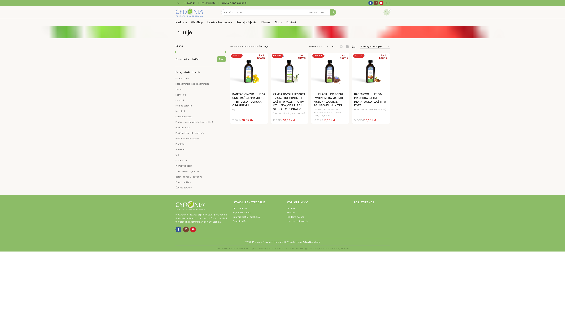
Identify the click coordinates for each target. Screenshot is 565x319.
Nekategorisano (183, 116)
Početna (234, 46)
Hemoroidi (180, 94)
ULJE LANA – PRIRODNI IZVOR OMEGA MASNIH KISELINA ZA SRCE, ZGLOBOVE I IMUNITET (328, 99)
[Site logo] (189, 12)
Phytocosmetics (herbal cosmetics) (194, 122)
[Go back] (179, 32)
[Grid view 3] (348, 46)
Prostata (179, 143)
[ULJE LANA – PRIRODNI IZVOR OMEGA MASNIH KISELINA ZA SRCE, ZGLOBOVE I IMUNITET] (330, 72)
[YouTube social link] (381, 3)
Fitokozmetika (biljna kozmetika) (192, 83)
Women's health (183, 165)
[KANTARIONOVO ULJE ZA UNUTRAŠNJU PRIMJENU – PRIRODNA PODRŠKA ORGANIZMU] (249, 72)
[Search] (333, 12)
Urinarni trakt (182, 160)
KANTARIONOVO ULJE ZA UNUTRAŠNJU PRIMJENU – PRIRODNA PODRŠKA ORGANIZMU (248, 99)
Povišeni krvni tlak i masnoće (189, 133)
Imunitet (179, 100)
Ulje (177, 154)
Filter (221, 59)
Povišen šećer (182, 127)
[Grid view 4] (354, 46)
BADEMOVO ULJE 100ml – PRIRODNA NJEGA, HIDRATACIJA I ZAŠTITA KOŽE (370, 99)
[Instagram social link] (376, 3)
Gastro (179, 89)
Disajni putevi (182, 78)
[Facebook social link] (370, 3)
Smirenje (179, 149)
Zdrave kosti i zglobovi (187, 171)
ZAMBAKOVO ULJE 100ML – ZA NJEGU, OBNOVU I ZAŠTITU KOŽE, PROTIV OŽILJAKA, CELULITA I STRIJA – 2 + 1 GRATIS (289, 101)
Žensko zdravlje (183, 187)
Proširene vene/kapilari (187, 138)
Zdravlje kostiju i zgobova (188, 176)
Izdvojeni (180, 111)
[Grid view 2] (342, 46)
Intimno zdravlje (183, 105)
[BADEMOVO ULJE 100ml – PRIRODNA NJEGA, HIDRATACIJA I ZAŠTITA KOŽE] (371, 72)
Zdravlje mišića (183, 182)
